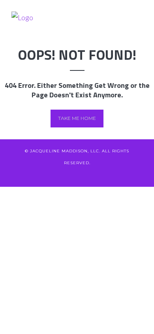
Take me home (77, 118)
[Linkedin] (64, 175)
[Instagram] (103, 175)
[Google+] (77, 175)
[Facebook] (51, 175)
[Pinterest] (90, 175)
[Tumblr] (116, 175)
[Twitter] (38, 175)
